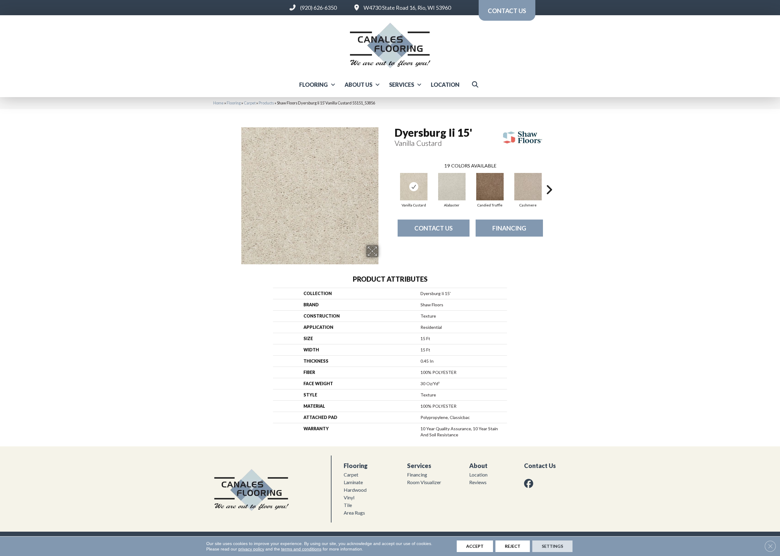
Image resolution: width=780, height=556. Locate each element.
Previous (391, 181)
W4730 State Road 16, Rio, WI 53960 (407, 7)
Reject (512, 546)
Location (445, 84)
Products (266, 102)
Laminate (353, 482)
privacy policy (251, 549)
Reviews (478, 482)
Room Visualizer (424, 482)
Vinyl (349, 497)
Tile (348, 505)
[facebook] (530, 483)
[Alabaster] (452, 186)
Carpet (250, 102)
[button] (333, 85)
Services (401, 84)
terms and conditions (301, 549)
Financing (509, 228)
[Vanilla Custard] (414, 186)
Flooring (313, 84)
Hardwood (355, 490)
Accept (475, 546)
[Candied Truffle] (490, 186)
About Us (358, 84)
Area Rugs (354, 513)
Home (218, 102)
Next (549, 181)
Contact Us (433, 228)
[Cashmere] (528, 186)
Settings (552, 546)
